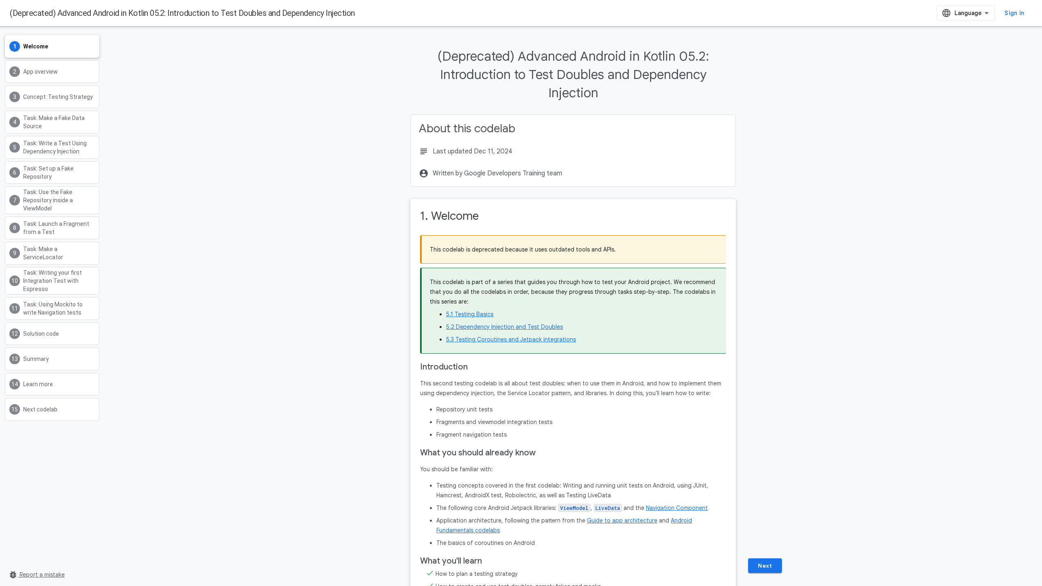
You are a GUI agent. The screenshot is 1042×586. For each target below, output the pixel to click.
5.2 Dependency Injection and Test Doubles (504, 326)
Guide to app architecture (622, 520)
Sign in (1014, 13)
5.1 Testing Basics (469, 314)
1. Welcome (449, 216)
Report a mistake (36, 574)
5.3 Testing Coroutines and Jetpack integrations (511, 339)
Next (765, 565)
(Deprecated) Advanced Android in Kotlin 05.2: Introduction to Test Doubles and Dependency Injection (182, 13)
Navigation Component (677, 508)
